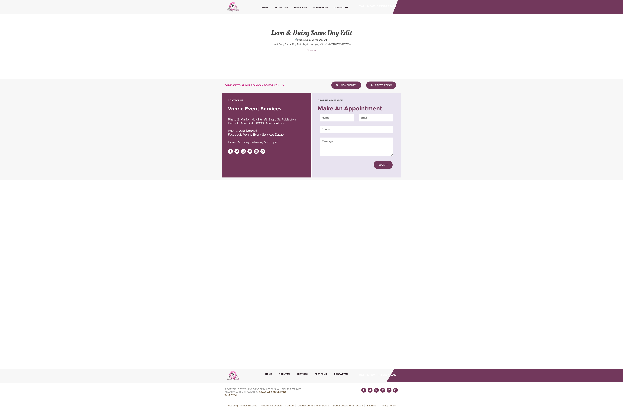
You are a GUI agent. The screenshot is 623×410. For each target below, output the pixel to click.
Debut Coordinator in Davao (313, 405)
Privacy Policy (388, 405)
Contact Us (341, 7)
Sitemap (371, 405)
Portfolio (319, 7)
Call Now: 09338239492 (378, 6)
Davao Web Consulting (273, 392)
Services (299, 7)
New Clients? (348, 85)
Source (311, 50)
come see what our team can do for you (252, 85)
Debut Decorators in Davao (348, 405)
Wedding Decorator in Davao (277, 405)
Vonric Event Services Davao (263, 134)
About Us (280, 7)
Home (265, 7)
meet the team (383, 85)
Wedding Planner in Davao (242, 405)
